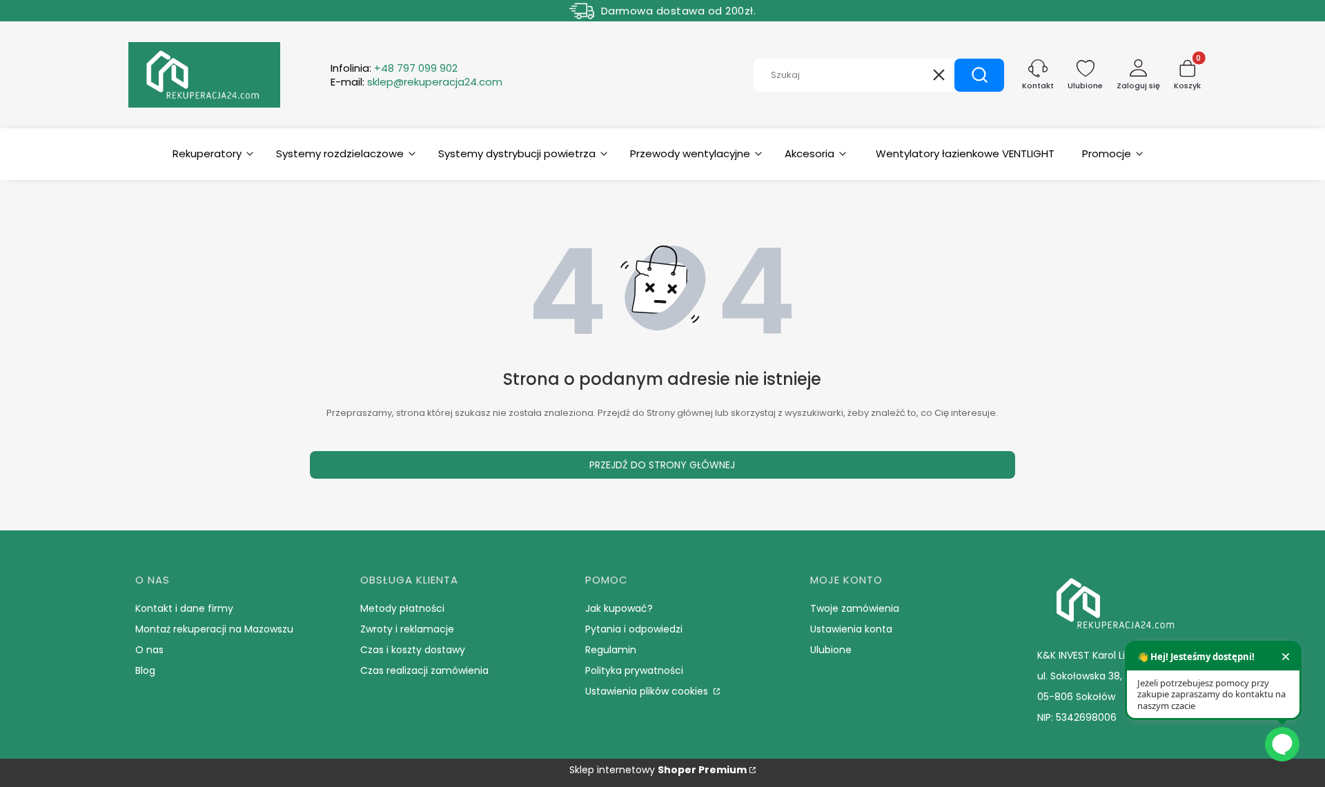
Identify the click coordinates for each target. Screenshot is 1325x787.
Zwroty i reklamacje (407, 629)
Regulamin (610, 650)
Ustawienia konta (851, 629)
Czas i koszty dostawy (412, 650)
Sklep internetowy (658, 770)
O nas (149, 650)
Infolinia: (394, 68)
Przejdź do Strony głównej (662, 465)
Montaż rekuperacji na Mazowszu (214, 629)
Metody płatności (402, 608)
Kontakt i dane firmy (184, 608)
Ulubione (831, 650)
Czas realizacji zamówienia (424, 670)
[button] (979, 75)
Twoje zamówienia (854, 608)
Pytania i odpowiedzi (634, 629)
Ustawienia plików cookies (648, 691)
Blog (145, 670)
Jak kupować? (619, 608)
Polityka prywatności (634, 670)
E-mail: (416, 82)
